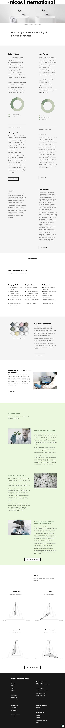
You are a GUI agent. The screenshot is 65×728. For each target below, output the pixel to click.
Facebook (38, 715)
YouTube (38, 708)
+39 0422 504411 (40, 688)
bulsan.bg (13, 715)
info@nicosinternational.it (41, 690)
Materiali (13, 685)
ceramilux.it (13, 708)
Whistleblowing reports (16, 699)
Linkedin (38, 707)
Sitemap (12, 694)
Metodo (12, 688)
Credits (37, 722)
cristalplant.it (14, 707)
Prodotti (12, 687)
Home (12, 682)
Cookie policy (14, 697)
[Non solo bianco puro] (19, 329)
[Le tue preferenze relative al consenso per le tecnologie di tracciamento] (63, 726)
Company (13, 683)
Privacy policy (14, 695)
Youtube (38, 717)
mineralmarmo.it (14, 710)
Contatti (13, 690)
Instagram (38, 713)
